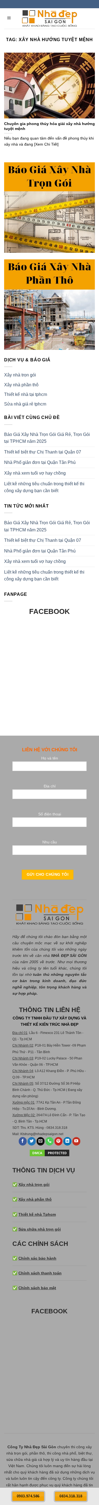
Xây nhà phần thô (21, 384)
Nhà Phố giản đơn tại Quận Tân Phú (40, 462)
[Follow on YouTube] (76, 1141)
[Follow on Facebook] (23, 1141)
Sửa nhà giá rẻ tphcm (25, 404)
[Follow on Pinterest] (58, 1141)
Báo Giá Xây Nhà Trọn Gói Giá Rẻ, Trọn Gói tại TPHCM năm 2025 (47, 438)
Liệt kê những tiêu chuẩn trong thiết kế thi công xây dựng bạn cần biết (44, 487)
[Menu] (9, 18)
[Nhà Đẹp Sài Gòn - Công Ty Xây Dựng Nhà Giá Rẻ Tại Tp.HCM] (49, 18)
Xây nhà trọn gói (20, 375)
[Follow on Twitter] (32, 1141)
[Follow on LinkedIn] (67, 1141)
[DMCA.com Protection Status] (49, 1152)
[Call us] (49, 1141)
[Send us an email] (41, 1141)
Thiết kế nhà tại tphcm (25, 394)
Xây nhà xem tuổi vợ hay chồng (35, 473)
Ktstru (24, 1134)
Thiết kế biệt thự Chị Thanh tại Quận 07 (42, 452)
